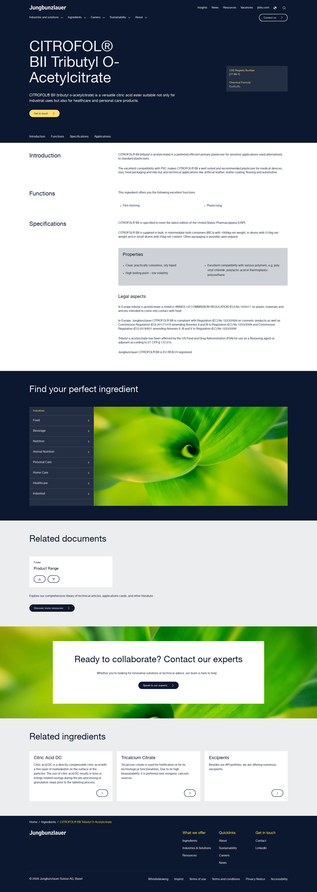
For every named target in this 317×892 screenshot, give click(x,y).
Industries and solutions (44, 17)
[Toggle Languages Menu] (275, 7)
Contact (261, 841)
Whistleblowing (158, 879)
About (139, 17)
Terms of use (197, 879)
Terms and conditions (226, 879)
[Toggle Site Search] (284, 7)
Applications (102, 136)
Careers (96, 17)
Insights (202, 7)
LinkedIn (261, 848)
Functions (57, 136)
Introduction (37, 136)
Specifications (79, 136)
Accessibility (279, 879)
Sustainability (118, 17)
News (215, 7)
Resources (229, 7)
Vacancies (247, 7)
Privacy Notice (255, 879)
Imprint (178, 879)
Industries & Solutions (197, 848)
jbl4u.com (263, 7)
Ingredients (75, 17)
